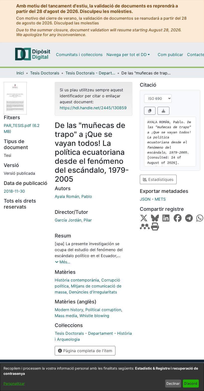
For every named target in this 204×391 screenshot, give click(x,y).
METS (160, 199)
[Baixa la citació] (163, 111)
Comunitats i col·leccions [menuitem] (79, 54)
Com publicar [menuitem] (170, 54)
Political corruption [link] (103, 309)
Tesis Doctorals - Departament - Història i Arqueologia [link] (90, 72)
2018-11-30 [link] (14, 191)
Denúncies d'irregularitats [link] (93, 291)
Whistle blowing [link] (94, 315)
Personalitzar (14, 383)
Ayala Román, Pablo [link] (73, 196)
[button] (62, 262)
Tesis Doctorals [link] (44, 72)
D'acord (190, 383)
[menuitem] (128, 54)
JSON (145, 199)
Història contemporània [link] (77, 280)
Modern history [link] (69, 309)
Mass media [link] (66, 315)
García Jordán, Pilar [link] (73, 220)
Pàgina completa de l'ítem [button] (87, 350)
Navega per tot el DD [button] (126, 54)
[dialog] (102, 377)
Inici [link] (20, 72)
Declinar (173, 383)
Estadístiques (160, 179)
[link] (25, 128)
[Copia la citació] (149, 111)
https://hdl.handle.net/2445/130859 (93, 107)
